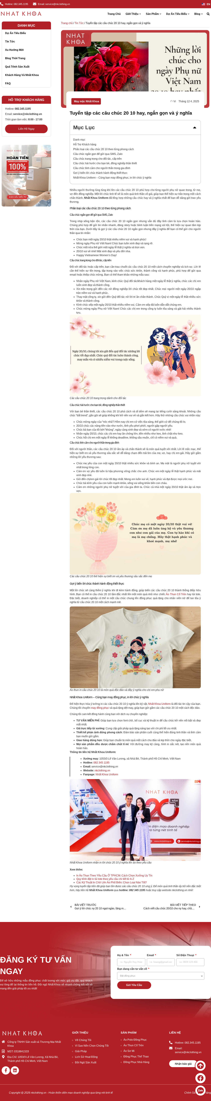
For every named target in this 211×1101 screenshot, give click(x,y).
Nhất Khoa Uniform (107, 774)
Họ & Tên (123, 955)
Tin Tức (79, 23)
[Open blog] (202, 14)
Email (150, 955)
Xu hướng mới (14, 49)
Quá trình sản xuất (17, 66)
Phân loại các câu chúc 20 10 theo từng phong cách (103, 149)
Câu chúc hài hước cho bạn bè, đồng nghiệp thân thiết (105, 163)
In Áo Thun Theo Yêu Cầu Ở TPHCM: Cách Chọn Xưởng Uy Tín (114, 875)
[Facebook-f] (6, 1070)
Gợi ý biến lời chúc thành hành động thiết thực (100, 172)
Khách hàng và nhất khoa (22, 75)
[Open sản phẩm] (160, 14)
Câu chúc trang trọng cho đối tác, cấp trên (97, 158)
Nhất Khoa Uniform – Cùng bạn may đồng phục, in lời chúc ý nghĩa (112, 177)
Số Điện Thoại (185, 955)
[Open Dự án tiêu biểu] (188, 14)
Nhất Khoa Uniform (159, 703)
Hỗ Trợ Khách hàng (84, 144)
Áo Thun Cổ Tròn (176, 594)
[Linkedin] (15, 1070)
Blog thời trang (15, 58)
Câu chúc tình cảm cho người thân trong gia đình (101, 168)
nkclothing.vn (102, 770)
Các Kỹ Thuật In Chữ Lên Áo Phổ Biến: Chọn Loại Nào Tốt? (111, 882)
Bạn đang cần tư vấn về (132, 969)
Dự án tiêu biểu (15, 33)
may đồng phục (100, 707)
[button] (208, 14)
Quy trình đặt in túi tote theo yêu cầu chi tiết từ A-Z (105, 879)
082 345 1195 (101, 762)
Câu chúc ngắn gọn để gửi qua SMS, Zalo (97, 154)
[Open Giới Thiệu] (140, 14)
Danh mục (79, 139)
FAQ (8, 83)
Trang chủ (67, 23)
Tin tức (10, 41)
